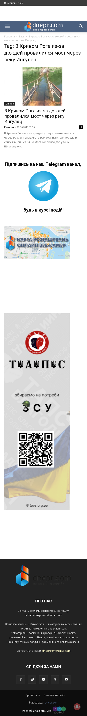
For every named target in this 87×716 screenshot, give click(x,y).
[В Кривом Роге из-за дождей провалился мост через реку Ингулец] (43, 86)
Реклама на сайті (54, 695)
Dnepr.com (51, 702)
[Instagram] (32, 679)
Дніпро (9, 103)
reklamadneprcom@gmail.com (43, 615)
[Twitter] (55, 679)
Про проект (33, 695)
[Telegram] (43, 679)
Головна (9, 36)
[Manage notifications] (77, 706)
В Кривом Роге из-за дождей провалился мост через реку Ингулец (35, 116)
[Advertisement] (43, 13)
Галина (9, 127)
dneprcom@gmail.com (56, 651)
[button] (7, 26)
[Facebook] (20, 679)
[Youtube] (66, 679)
